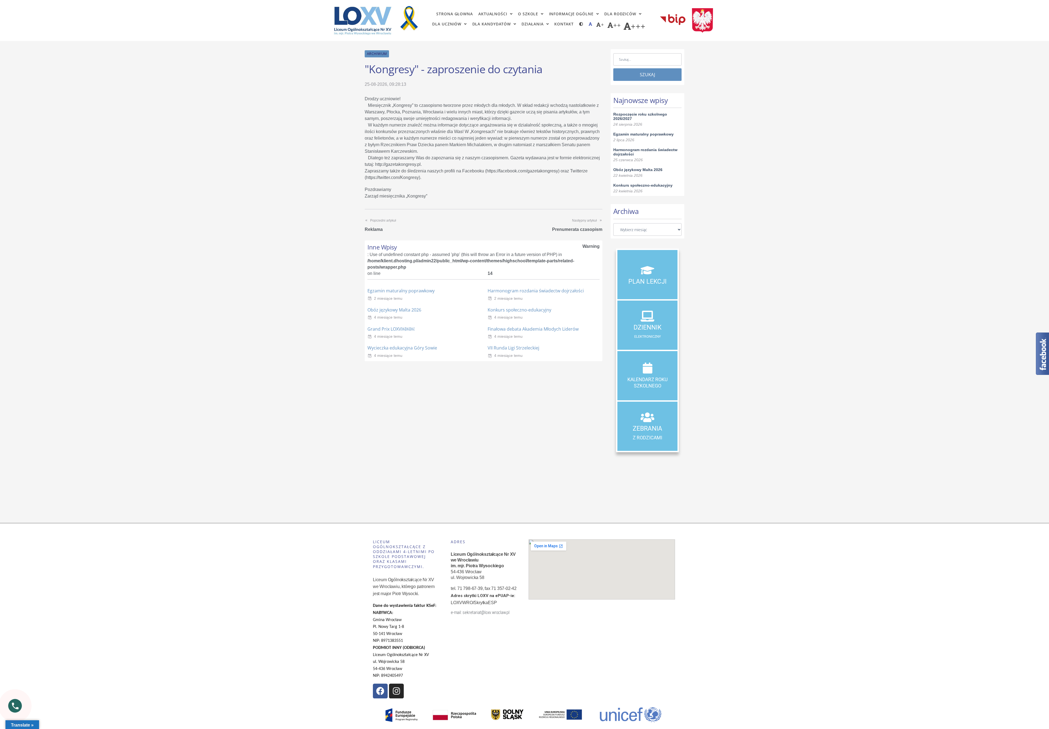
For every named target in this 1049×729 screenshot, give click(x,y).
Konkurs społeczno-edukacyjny (519, 310)
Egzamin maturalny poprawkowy (401, 291)
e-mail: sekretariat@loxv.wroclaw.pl (480, 612)
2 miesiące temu (388, 298)
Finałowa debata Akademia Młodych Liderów (533, 329)
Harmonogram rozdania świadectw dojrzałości (536, 291)
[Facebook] (380, 691)
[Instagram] (396, 691)
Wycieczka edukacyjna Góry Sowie (402, 348)
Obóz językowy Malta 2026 (394, 310)
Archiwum (377, 53)
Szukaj (647, 75)
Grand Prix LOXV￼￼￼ (390, 329)
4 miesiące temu (388, 317)
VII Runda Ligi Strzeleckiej (513, 348)
